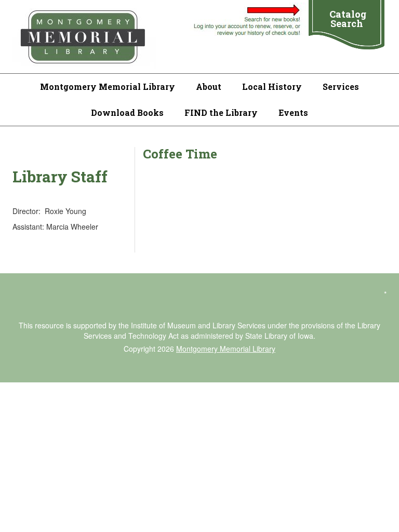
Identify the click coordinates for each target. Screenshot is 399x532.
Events (293, 112)
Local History (272, 86)
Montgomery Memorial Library (107, 86)
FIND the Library (221, 112)
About (208, 86)
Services (341, 86)
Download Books (127, 112)
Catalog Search (347, 19)
